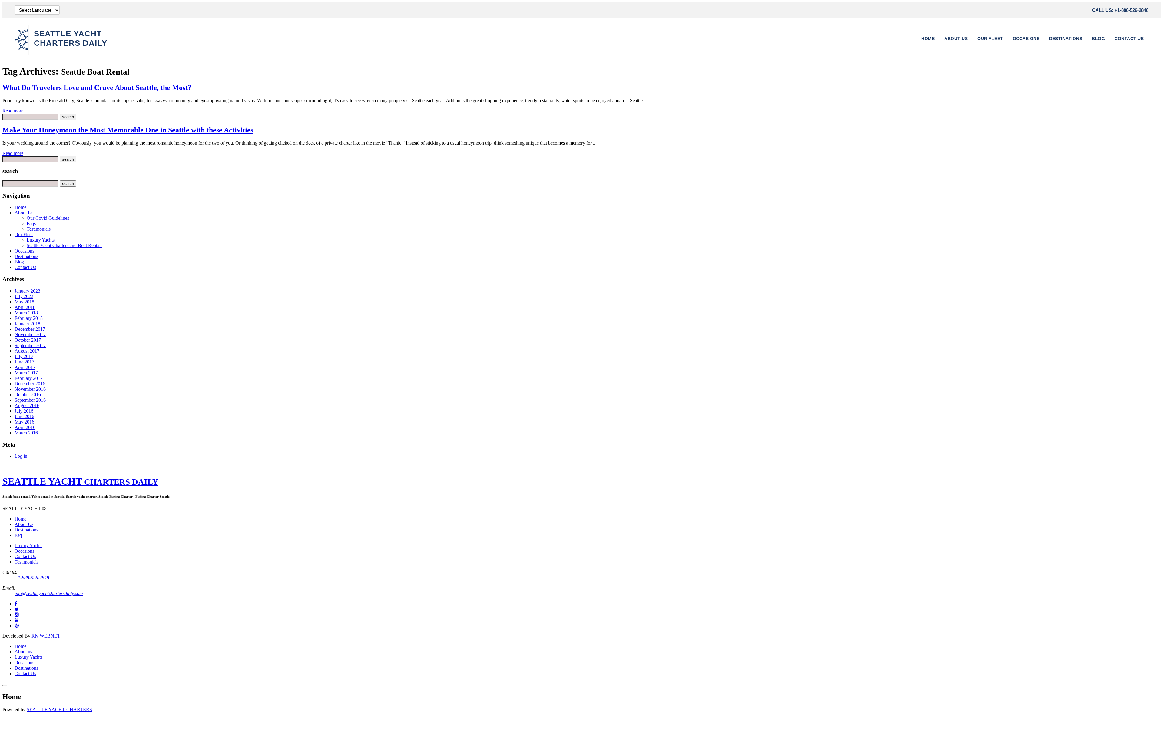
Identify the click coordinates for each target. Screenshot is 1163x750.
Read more (12, 110)
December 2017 (30, 329)
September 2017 (30, 345)
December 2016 (30, 383)
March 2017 (26, 372)
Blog (1098, 38)
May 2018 (24, 301)
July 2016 (24, 411)
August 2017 (27, 350)
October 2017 (28, 340)
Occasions (1026, 38)
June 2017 (24, 361)
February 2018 (29, 318)
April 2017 (25, 367)
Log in (21, 456)
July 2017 (24, 356)
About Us (956, 38)
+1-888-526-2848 (32, 577)
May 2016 (24, 421)
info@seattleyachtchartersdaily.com (49, 593)
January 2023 (27, 290)
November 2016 (30, 389)
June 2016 (24, 416)
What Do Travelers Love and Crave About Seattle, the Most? (96, 88)
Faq (18, 535)
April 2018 (25, 307)
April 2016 (25, 427)
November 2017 (30, 334)
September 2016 (30, 400)
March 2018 (26, 312)
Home (928, 38)
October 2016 (28, 394)
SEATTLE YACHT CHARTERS (59, 709)
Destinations (1065, 38)
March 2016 (26, 432)
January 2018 (27, 323)
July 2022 (24, 296)
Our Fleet (990, 38)
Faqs (31, 223)
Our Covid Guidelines (48, 218)
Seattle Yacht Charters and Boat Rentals (64, 245)
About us (23, 651)
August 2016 (27, 405)
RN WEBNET (45, 635)
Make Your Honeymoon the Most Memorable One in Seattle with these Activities (127, 130)
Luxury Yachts (41, 240)
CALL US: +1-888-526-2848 (1120, 10)
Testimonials (39, 229)
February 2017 (29, 378)
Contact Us (1129, 38)
